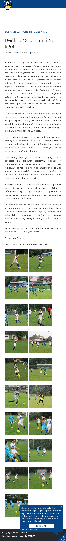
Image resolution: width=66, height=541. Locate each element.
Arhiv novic (17, 32)
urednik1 (17, 52)
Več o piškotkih (29, 530)
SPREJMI (41, 525)
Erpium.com (18, 536)
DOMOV (8, 32)
